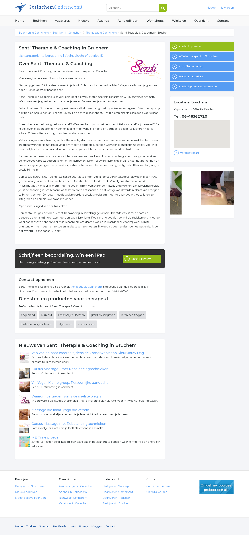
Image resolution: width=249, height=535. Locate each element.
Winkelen (179, 20)
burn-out (46, 315)
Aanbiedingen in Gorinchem (76, 486)
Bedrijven (40, 20)
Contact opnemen (158, 486)
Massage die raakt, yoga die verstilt (60, 410)
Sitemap (44, 526)
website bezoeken (191, 76)
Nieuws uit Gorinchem (73, 497)
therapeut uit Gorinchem (86, 286)
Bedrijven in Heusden (116, 497)
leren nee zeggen (132, 315)
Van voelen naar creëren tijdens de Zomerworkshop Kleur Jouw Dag (88, 353)
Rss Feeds (59, 526)
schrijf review (141, 258)
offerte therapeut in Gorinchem (199, 56)
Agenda (103, 20)
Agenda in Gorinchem (73, 492)
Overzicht (201, 20)
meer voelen (86, 324)
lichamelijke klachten (71, 315)
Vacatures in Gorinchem (74, 503)
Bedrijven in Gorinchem (60, 8)
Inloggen (96, 526)
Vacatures (62, 20)
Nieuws (83, 20)
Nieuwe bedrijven (26, 492)
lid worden (227, 7)
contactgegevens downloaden (198, 86)
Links (72, 526)
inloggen (211, 7)
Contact (223, 20)
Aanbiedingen (128, 20)
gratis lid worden (216, 487)
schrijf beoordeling (191, 66)
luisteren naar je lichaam (36, 324)
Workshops (155, 20)
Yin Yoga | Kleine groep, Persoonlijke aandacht (70, 383)
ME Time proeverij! (47, 437)
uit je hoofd (65, 324)
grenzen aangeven (103, 315)
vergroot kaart (189, 152)
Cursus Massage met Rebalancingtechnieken (69, 424)
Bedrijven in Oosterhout (118, 492)
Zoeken (31, 526)
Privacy (83, 526)
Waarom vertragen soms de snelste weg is (66, 396)
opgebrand (28, 315)
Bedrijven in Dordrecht (117, 503)
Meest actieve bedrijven (30, 497)
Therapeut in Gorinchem (101, 32)
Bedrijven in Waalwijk (116, 486)
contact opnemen (190, 46)
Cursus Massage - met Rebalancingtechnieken (70, 369)
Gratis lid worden (156, 492)
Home (19, 20)
